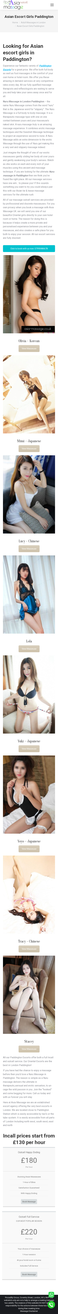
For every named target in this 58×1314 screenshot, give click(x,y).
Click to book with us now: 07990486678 (29, 248)
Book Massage (29, 1202)
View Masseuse (29, 348)
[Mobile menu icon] (52, 5)
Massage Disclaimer (29, 1311)
